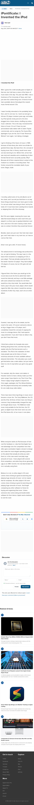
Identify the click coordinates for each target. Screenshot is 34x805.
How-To (20, 761)
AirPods (20, 772)
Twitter (4, 759)
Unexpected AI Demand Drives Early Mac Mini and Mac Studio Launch (16, 739)
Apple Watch (6, 785)
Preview (17, 586)
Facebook (5, 761)
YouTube (5, 764)
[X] (22, 519)
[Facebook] (32, 519)
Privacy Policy (6, 775)
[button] (28, 3)
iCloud (4, 796)
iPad (19, 769)
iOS (4, 791)
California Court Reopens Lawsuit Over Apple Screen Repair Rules (16, 672)
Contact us (5, 769)
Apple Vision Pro (7, 783)
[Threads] (27, 519)
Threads (5, 767)
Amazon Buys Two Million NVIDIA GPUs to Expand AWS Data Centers (17, 638)
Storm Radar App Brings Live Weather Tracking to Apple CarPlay (17, 705)
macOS (5, 793)
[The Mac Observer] (5, 3)
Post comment (25, 586)
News (11, 8)
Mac (19, 764)
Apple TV (5, 788)
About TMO (6, 772)
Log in (14, 565)
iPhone (20, 767)
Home (5, 8)
